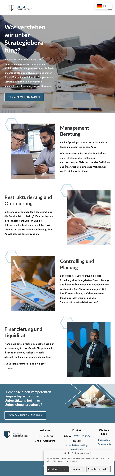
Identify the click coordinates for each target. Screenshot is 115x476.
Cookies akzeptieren (57, 469)
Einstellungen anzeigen (98, 469)
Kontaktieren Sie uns (25, 415)
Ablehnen (77, 469)
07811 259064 (82, 436)
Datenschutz (59, 461)
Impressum (72, 461)
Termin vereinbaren (24, 97)
